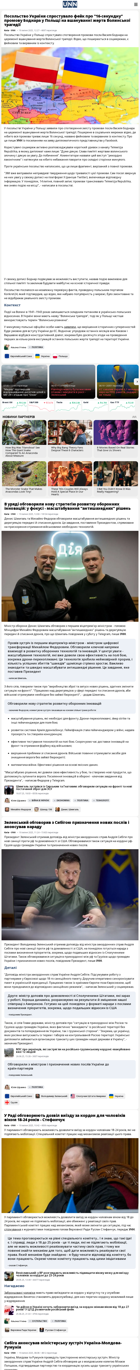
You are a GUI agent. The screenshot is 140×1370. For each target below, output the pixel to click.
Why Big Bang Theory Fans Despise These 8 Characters (67, 449)
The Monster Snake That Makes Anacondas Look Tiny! (23, 490)
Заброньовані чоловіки (19, 1293)
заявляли (70, 327)
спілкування (12, 1229)
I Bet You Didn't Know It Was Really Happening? (113, 490)
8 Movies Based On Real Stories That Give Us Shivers (115, 449)
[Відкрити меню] (136, 4)
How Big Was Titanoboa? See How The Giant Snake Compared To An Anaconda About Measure (22, 451)
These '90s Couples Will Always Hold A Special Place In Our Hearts (69, 491)
